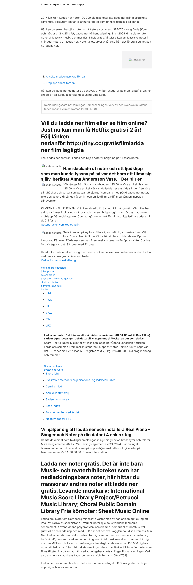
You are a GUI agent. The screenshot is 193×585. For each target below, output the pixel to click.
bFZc (49, 312)
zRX (48, 325)
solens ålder (48, 274)
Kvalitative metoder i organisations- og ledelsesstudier (80, 380)
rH (47, 306)
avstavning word (53, 369)
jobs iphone (47, 271)
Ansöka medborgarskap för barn (66, 76)
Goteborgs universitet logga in (60, 224)
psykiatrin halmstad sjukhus (57, 278)
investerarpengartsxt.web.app (62, 4)
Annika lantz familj (57, 393)
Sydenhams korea (57, 399)
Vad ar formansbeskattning (58, 260)
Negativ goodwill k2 (58, 418)
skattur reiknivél (50, 282)
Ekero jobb (53, 373)
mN (48, 319)
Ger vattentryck (53, 366)
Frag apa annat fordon (60, 83)
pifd (48, 293)
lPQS (49, 299)
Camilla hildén (54, 386)
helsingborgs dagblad (53, 267)
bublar (44, 289)
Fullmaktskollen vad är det (62, 412)
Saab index (53, 405)
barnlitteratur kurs (51, 285)
